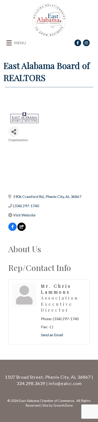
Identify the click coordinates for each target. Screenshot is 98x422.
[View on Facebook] (12, 229)
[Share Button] (13, 131)
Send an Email (52, 334)
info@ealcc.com (65, 383)
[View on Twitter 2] (21, 229)
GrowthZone (63, 405)
